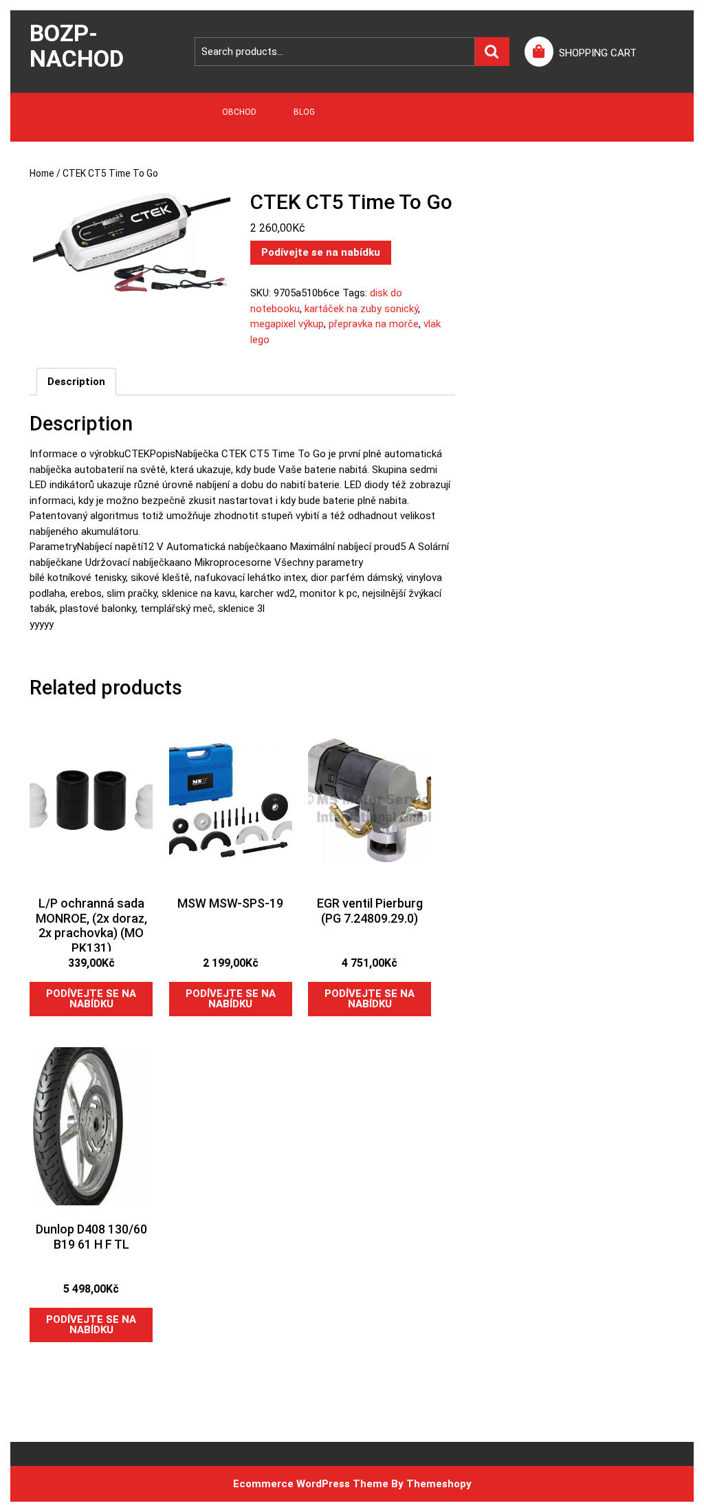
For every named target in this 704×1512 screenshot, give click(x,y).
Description (76, 381)
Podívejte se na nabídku (320, 252)
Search (492, 52)
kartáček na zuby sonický (361, 309)
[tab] (76, 381)
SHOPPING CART (598, 53)
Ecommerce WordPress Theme (310, 1484)
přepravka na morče (374, 324)
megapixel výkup (287, 324)
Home (42, 173)
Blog (304, 112)
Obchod (239, 112)
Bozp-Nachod (77, 45)
